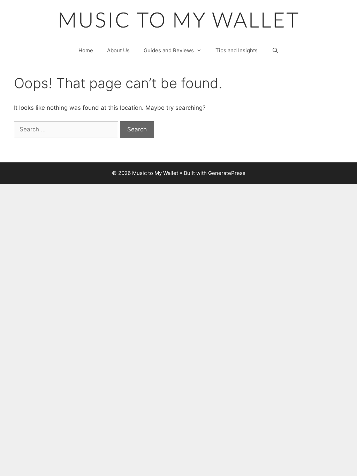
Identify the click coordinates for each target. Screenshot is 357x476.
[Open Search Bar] (275, 50)
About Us (118, 50)
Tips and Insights (236, 50)
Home (85, 50)
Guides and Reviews (169, 50)
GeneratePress (226, 173)
